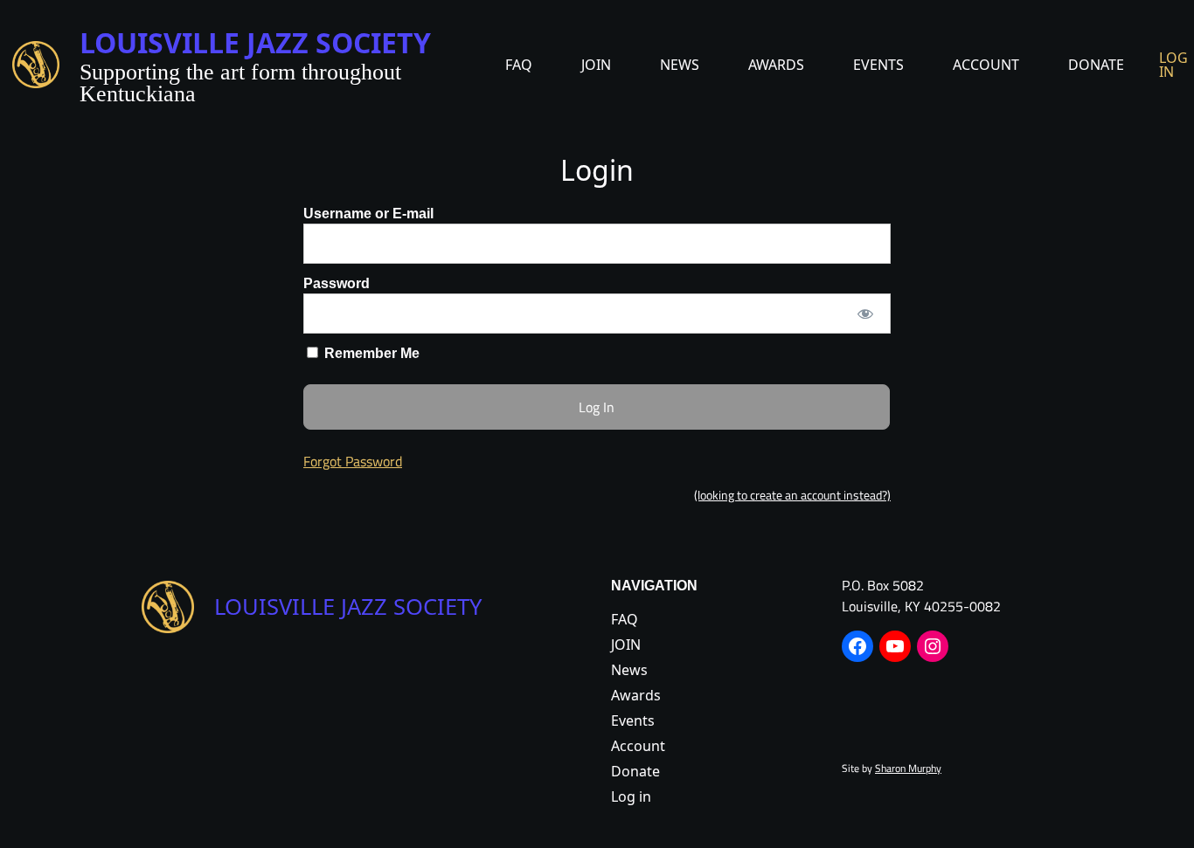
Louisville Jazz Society (255, 42)
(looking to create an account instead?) (792, 495)
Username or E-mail (368, 213)
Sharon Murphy (908, 768)
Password (336, 283)
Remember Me (370, 353)
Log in (1173, 64)
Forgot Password (352, 461)
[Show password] (866, 313)
